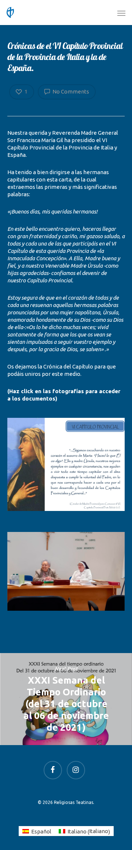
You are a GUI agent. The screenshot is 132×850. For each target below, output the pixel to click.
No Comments (70, 91)
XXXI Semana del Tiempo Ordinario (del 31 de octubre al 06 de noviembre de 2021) (66, 699)
